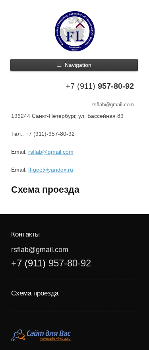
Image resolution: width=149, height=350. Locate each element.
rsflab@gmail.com (113, 105)
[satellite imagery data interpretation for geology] (74, 31)
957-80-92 (100, 86)
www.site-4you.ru (55, 338)
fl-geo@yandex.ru (50, 169)
